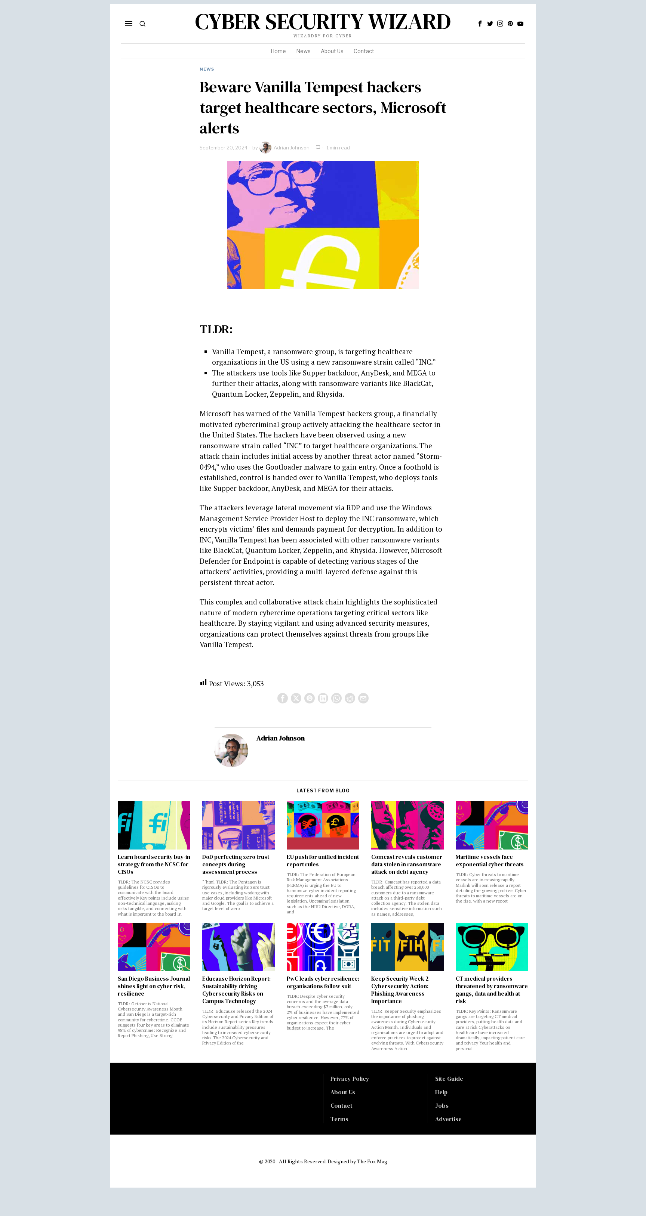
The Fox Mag (372, 1161)
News (207, 69)
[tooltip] (480, 23)
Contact (341, 1105)
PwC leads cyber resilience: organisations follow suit (323, 982)
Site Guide (449, 1078)
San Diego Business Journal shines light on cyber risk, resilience (154, 986)
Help (441, 1092)
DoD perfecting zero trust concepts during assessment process (235, 864)
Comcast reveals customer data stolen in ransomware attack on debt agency (406, 864)
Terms (339, 1119)
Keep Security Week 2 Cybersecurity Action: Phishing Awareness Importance (400, 990)
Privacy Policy (349, 1078)
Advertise (448, 1119)
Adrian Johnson (292, 148)
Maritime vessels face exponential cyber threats (490, 860)
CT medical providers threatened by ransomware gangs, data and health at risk (492, 990)
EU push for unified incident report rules (323, 860)
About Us (342, 1092)
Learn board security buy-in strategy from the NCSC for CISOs (154, 864)
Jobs (442, 1105)
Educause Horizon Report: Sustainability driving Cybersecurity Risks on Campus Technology (236, 990)
